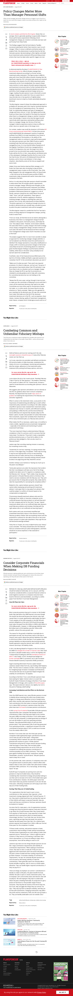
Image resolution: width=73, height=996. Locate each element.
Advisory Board (29, 968)
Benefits (61, 47)
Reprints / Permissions (30, 969)
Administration (7, 558)
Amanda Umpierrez (12, 343)
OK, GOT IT (62, 992)
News (18, 3)
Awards (36, 3)
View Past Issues (41, 967)
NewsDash (17, 964)
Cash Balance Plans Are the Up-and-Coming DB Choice (32, 941)
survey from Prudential (20, 710)
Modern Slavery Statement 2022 (45, 988)
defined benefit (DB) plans (24, 900)
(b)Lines (16, 966)
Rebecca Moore (12, 579)
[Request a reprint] (6, 45)
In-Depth (23, 3)
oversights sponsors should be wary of (21, 355)
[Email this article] (6, 34)
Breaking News (18, 969)
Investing (19, 929)
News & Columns (6, 964)
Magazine (44, 3)
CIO (4, 987)
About (27, 964)
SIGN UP (67, 0)
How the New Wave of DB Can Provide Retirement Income (65, 50)
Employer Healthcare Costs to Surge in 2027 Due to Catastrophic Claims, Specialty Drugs (64, 43)
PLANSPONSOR (17, 987)
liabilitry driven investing (41, 900)
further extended (14, 658)
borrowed (22, 707)
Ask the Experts (63, 64)
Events (40, 3)
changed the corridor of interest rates (28, 650)
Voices (27, 3)
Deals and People (63, 53)
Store (27, 974)
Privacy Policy (29, 971)
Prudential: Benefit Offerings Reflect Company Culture (64, 61)
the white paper (40, 683)
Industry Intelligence (52, 3)
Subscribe (40, 969)
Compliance (6, 326)
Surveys (31, 3)
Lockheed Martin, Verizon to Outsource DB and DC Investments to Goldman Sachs (31, 932)
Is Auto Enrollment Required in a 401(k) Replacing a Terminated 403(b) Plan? (64, 68)
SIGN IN (64, 0)
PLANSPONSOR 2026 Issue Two (42, 965)
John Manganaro (12, 24)
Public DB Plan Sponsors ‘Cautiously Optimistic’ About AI (28, 921)
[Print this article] (6, 48)
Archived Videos (6, 974)
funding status (33, 900)
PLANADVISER (9, 987)
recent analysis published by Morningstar (22, 34)
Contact (27, 966)
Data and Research (8, 7)
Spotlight (16, 968)
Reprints (35, 308)
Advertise (28, 973)
